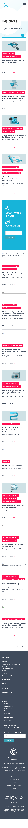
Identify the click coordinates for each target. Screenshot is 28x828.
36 (22, 647)
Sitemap (14, 788)
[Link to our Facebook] (5, 728)
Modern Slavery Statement (14, 785)
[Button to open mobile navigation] (24, 4)
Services (5, 662)
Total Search (20, 92)
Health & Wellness (8, 53)
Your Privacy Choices (14, 779)
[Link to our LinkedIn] (14, 728)
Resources (6, 679)
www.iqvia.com (15, 813)
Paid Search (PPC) (16, 345)
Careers (5, 688)
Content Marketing (7, 668)
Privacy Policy (14, 776)
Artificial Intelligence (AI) (10, 167)
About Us (5, 657)
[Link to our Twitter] (8, 728)
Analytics (6, 345)
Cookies (14, 782)
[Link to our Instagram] (11, 728)
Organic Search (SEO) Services (11, 664)
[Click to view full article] (14, 46)
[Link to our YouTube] (18, 728)
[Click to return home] (6, 6)
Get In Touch (7, 692)
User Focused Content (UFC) (11, 56)
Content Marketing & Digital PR (12, 128)
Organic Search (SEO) (9, 269)
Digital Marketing (8, 131)
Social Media (6, 671)
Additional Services (7, 675)
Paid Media (5, 666)
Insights (5, 683)
